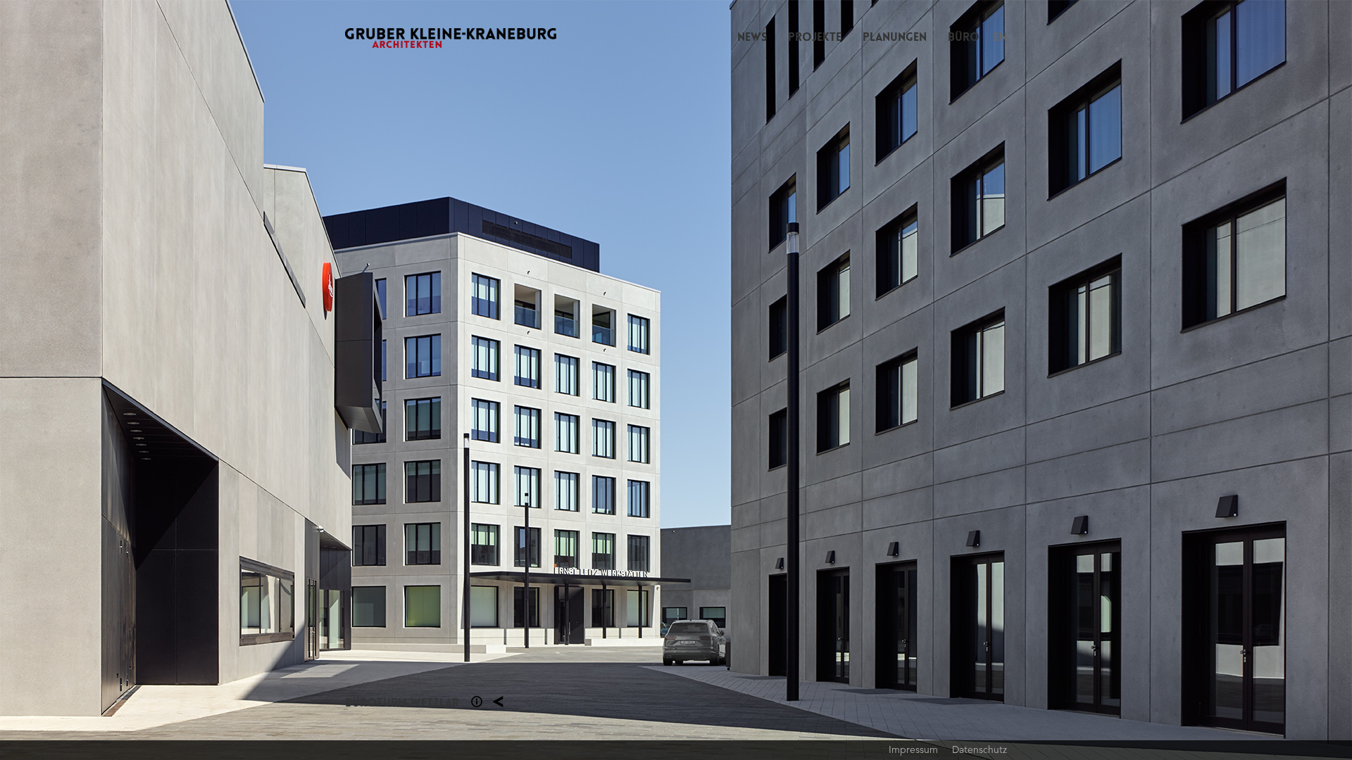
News (752, 37)
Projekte (814, 37)
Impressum (913, 749)
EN (1000, 37)
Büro (963, 37)
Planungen (895, 37)
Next (1014, 380)
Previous (338, 380)
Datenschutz (979, 749)
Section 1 (476, 701)
